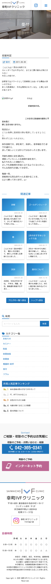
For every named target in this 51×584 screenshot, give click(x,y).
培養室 (6, 359)
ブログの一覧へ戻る (17, 300)
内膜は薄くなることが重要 (20, 405)
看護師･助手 (8, 364)
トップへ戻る (37, 300)
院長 (5, 349)
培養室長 (7, 354)
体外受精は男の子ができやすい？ (23, 389)
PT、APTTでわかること (18, 394)
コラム (6, 374)
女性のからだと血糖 (17, 400)
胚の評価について (17, 411)
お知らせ (7, 339)
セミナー (7, 344)
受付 (8, 62)
